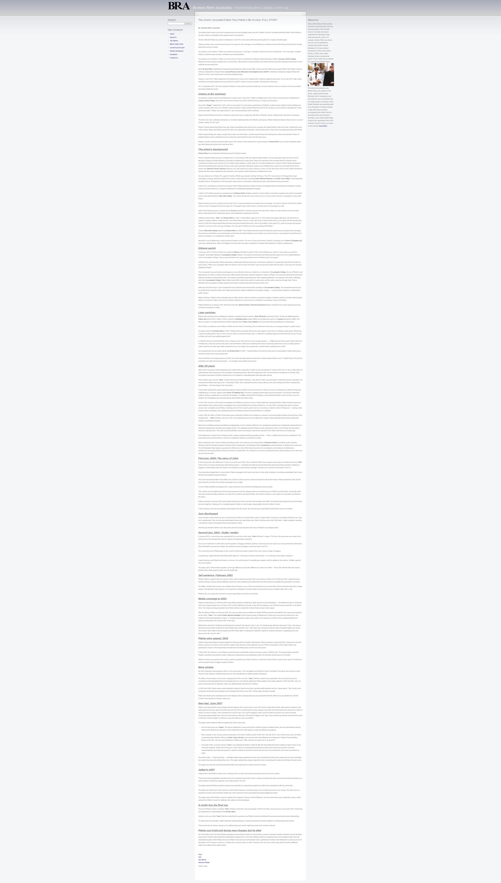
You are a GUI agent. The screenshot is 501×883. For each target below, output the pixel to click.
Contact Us (174, 58)
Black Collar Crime (176, 44)
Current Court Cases (177, 48)
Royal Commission (176, 51)
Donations (173, 54)
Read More (323, 126)
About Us (173, 37)
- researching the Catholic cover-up (240, 8)
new (199, 857)
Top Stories (174, 41)
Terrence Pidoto (204, 862)
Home (172, 34)
